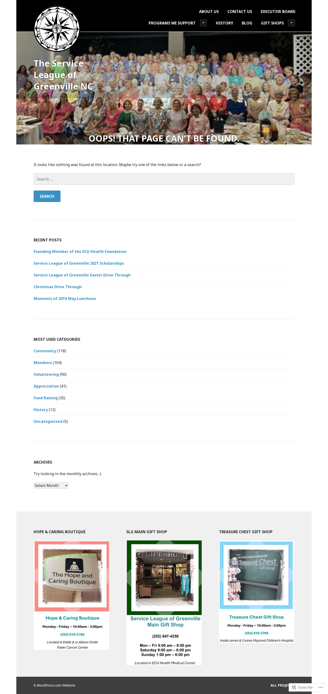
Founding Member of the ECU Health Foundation (80, 251)
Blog (247, 23)
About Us (209, 11)
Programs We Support (172, 23)
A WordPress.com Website (54, 685)
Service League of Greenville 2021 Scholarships (80, 263)
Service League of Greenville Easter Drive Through (82, 275)
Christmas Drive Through (58, 286)
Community (45, 350)
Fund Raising (46, 398)
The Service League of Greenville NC (63, 74)
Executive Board (278, 11)
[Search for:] (164, 179)
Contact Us (239, 11)
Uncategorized (48, 421)
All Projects (282, 685)
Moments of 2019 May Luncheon (65, 298)
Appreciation (46, 386)
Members (43, 362)
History (224, 23)
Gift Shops (272, 23)
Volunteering (46, 374)
